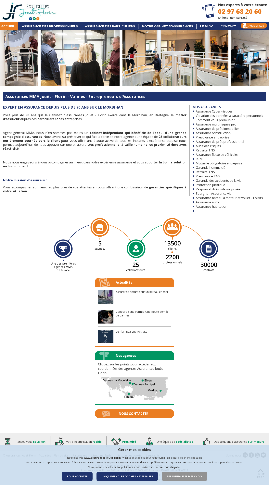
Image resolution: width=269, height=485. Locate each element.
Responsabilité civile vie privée (218, 189)
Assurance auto (207, 202)
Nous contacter (133, 413)
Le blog (206, 26)
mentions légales (170, 467)
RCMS (200, 159)
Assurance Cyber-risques (214, 111)
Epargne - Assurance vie (213, 193)
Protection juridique (210, 185)
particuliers (110, 26)
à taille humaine (134, 144)
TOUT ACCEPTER (77, 476)
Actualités (124, 282)
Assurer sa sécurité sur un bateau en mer (142, 292)
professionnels (50, 26)
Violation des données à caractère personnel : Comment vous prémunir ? (229, 117)
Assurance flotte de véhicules (217, 154)
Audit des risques (208, 146)
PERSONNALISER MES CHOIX (184, 476)
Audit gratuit (256, 25)
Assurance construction (213, 133)
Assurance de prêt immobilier (217, 128)
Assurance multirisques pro (216, 124)
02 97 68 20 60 (240, 11)
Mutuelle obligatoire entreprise (219, 163)
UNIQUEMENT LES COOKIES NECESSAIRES (127, 476)
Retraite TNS (205, 150)
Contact (228, 26)
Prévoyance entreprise (212, 137)
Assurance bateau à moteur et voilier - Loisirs (229, 198)
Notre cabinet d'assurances (167, 26)
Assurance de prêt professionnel (220, 141)
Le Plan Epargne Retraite (131, 331)
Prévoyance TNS (208, 176)
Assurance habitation (211, 206)
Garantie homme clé (210, 167)
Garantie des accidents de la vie (218, 180)
